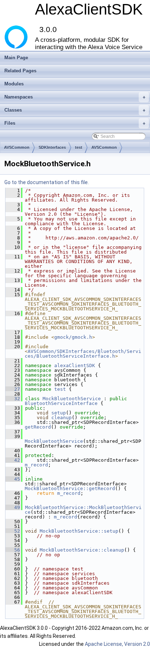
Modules (14, 84)
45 (12, 479)
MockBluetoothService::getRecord (70, 488)
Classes (74, 110)
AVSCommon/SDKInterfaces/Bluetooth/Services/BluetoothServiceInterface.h (83, 354)
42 (12, 460)
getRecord (38, 427)
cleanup (61, 417)
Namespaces (74, 97)
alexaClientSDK (74, 365)
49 (12, 507)
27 (12, 389)
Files (74, 123)
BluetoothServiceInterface (61, 403)
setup (58, 413)
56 (12, 550)
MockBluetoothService (72, 398)
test (78, 147)
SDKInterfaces (52, 147)
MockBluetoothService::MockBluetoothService (83, 510)
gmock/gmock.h (73, 337)
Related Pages (20, 70)
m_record (36, 465)
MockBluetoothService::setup (79, 531)
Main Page (16, 57)
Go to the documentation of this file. (46, 182)
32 (12, 398)
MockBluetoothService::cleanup (82, 550)
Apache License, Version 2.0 (117, 644)
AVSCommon (16, 147)
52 (12, 531)
